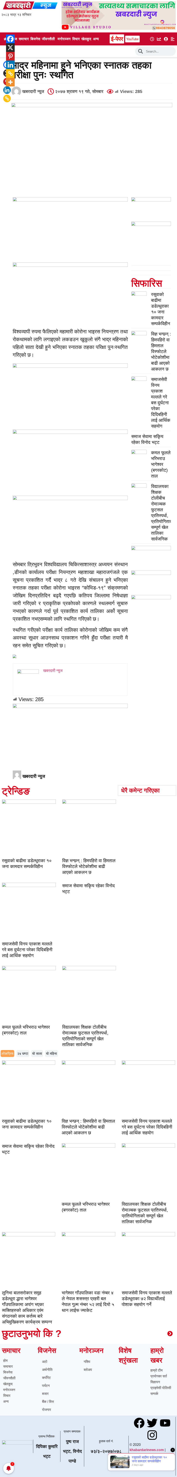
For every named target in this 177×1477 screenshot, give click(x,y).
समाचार (8, 1366)
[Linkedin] (7, 90)
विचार (6, 1395)
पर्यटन (46, 1385)
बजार (45, 1393)
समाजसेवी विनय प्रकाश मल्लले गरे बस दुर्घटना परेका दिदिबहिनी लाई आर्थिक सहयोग (160, 402)
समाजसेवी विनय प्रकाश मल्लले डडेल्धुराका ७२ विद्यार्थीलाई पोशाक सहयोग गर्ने (147, 1298)
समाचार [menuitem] (24, 39)
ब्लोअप (88, 1370)
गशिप (87, 1362)
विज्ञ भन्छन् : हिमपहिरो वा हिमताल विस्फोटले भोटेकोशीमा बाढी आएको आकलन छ (161, 351)
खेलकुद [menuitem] (86, 39)
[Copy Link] (7, 98)
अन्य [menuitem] (96, 39)
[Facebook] (7, 39)
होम (5, 1360)
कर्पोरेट (46, 1377)
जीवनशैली (9, 1378)
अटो (44, 1362)
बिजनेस (8, 1372)
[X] (7, 47)
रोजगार (46, 1409)
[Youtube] (165, 1423)
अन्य (6, 1401)
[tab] (7, 1053)
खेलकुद (8, 1384)
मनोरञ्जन (9, 1390)
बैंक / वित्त (48, 1401)
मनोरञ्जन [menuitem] (64, 39)
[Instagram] (152, 1435)
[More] (7, 82)
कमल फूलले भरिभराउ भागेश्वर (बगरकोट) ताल (161, 464)
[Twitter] (152, 1423)
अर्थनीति (47, 1370)
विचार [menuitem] (76, 39)
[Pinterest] (7, 56)
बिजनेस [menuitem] (35, 39)
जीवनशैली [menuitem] (48, 39)
